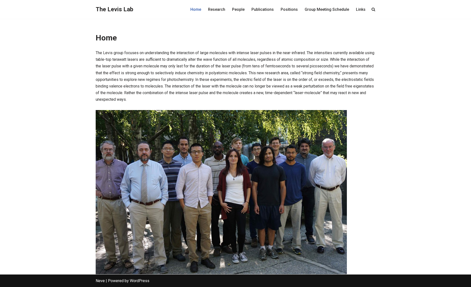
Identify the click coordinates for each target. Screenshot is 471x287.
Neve (100, 280)
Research (216, 9)
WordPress (139, 280)
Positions (289, 9)
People (238, 9)
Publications (262, 9)
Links (361, 9)
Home (195, 9)
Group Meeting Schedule (327, 9)
